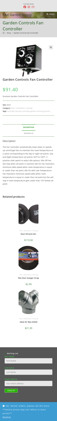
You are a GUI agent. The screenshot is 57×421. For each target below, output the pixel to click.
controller (11, 111)
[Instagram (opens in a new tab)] (29, 7)
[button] (51, 47)
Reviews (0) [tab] (28, 133)
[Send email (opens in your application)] (32, 7)
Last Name (9, 368)
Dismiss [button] (7, 417)
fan (17, 111)
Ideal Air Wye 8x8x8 (28, 322)
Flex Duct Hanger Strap (28, 278)
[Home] (3, 33)
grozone (46, 111)
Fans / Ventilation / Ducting (21, 108)
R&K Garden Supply (17, 15)
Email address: (11, 379)
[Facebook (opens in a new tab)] (25, 7)
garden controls (36, 111)
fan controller (24, 111)
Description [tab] (28, 127)
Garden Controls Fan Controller (26, 33)
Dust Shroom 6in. (28, 234)
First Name (9, 356)
